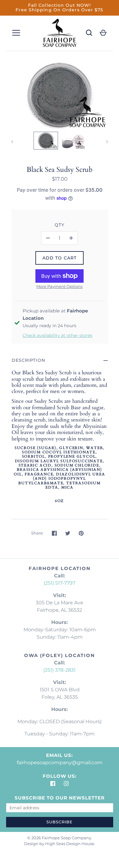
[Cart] (103, 33)
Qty (59, 225)
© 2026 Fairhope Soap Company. (59, 837)
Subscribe (59, 821)
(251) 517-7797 (59, 583)
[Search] (89, 33)
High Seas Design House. (70, 843)
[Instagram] (66, 784)
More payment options (59, 286)
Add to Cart (59, 258)
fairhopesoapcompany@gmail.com (60, 762)
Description (28, 360)
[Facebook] (53, 784)
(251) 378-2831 (59, 670)
